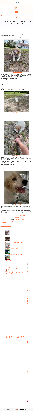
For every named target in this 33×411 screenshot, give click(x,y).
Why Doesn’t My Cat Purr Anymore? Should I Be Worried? (13, 242)
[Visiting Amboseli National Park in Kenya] (7, 257)
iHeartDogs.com (4, 222)
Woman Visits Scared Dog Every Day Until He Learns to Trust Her (14, 221)
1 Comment (18, 25)
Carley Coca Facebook (17, 155)
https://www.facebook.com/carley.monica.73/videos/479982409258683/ (13, 215)
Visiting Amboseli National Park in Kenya (11, 260)
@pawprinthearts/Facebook (17, 72)
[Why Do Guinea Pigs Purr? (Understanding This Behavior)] (7, 251)
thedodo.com (17, 217)
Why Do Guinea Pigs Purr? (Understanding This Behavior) (13, 254)
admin (10, 25)
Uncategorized (22, 25)
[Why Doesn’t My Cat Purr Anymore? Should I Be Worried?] (7, 239)
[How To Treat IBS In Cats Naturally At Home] (7, 233)
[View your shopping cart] (16, 17)
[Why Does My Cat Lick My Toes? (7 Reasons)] (7, 245)
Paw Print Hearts (23, 33)
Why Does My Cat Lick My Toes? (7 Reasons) (11, 248)
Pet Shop (15, 409)
